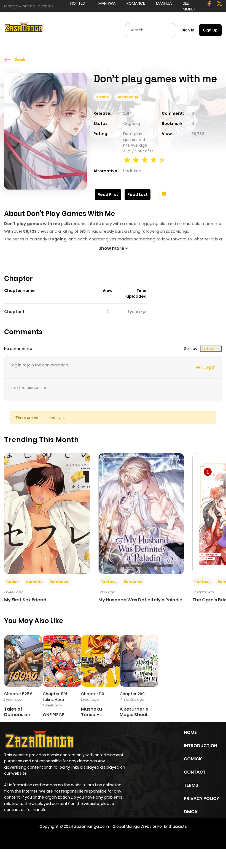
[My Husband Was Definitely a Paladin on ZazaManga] (141, 513)
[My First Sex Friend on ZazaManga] (47, 513)
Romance (59, 581)
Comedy (34, 581)
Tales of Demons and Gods (18, 714)
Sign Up (210, 30)
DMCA (190, 812)
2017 (127, 113)
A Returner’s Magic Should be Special (135, 714)
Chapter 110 (92, 694)
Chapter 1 (14, 311)
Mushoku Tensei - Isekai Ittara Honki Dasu (95, 717)
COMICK (193, 759)
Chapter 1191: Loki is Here (55, 696)
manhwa (106, 3)
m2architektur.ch (112, 838)
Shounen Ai (127, 97)
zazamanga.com (91, 826)
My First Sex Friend (25, 600)
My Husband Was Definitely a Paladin (140, 600)
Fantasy (109, 581)
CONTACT (195, 772)
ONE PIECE (53, 715)
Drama (102, 97)
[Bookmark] (163, 194)
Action (12, 581)
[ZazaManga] (23, 29)
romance (136, 3)
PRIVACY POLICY (201, 798)
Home (190, 732)
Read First (108, 194)
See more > (189, 6)
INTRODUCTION (200, 745)
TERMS (191, 785)
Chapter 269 (132, 694)
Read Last (137, 194)
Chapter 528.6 (18, 694)
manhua (164, 3)
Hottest (78, 3)
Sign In (188, 30)
